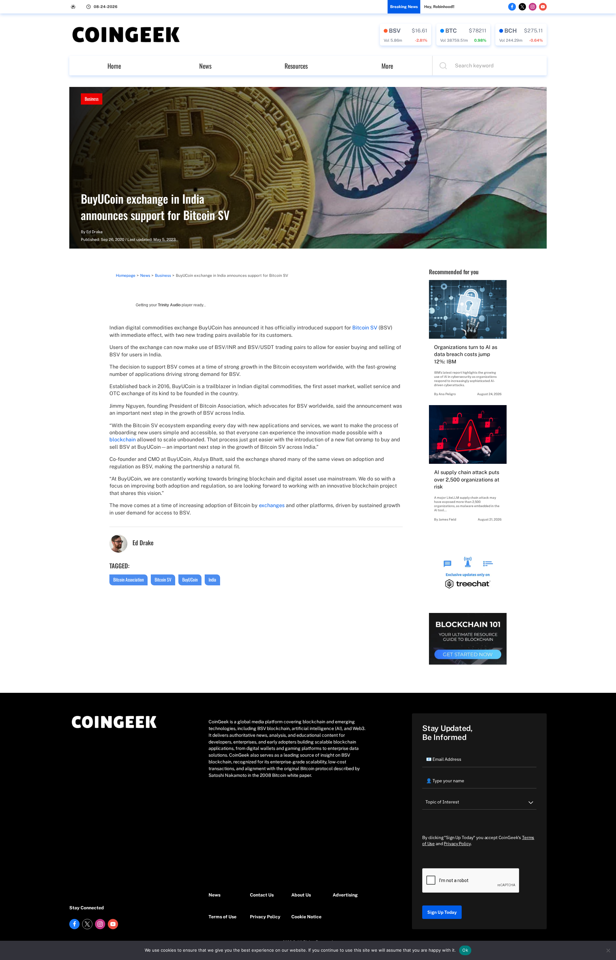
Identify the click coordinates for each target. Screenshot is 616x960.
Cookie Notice (306, 916)
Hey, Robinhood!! (439, 6)
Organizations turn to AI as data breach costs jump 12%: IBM (465, 354)
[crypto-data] (405, 35)
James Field (447, 519)
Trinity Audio (169, 305)
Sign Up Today (442, 912)
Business (91, 98)
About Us (301, 894)
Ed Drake (94, 232)
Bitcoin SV (364, 328)
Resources (296, 66)
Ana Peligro (447, 394)
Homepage (125, 275)
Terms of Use (222, 916)
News (205, 66)
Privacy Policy (265, 916)
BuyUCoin (190, 579)
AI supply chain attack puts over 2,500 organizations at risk (466, 479)
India (212, 579)
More (387, 66)
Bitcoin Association (128, 579)
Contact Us (262, 894)
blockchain (122, 440)
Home (114, 66)
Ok (465, 950)
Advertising (345, 894)
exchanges (272, 505)
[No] (608, 950)
